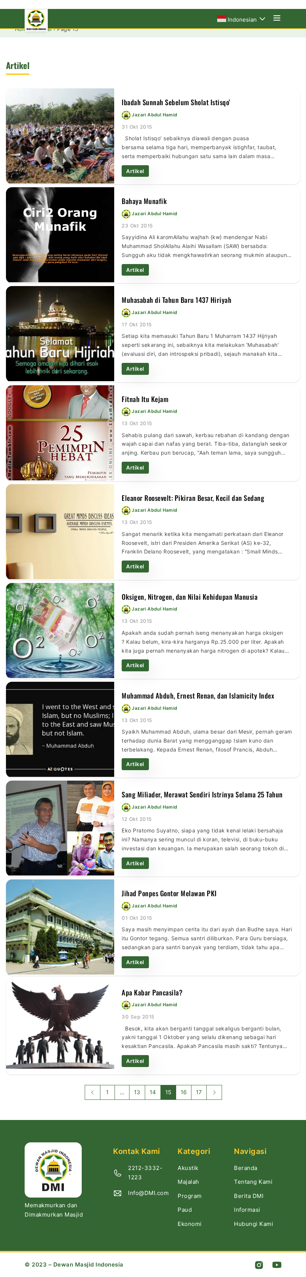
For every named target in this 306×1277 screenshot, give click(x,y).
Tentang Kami (253, 1181)
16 (184, 1092)
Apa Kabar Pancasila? (152, 992)
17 (199, 1092)
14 (153, 1092)
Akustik (188, 1167)
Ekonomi (190, 1223)
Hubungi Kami (253, 1223)
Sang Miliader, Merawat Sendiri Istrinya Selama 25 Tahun (202, 794)
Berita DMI (248, 1195)
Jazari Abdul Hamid (154, 114)
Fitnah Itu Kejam (145, 399)
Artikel (135, 171)
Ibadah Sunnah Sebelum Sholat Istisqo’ (176, 102)
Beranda (245, 1167)
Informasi (247, 1209)
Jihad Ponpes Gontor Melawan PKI (169, 893)
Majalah (188, 1181)
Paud (185, 1209)
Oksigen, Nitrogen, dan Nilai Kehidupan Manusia (189, 597)
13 (137, 1092)
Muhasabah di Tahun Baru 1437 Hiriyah (176, 300)
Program (190, 1195)
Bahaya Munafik (144, 201)
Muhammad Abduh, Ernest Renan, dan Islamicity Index (198, 695)
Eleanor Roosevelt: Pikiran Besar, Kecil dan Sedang (193, 498)
